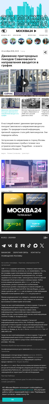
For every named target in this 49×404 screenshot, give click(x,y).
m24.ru (7, 269)
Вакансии (5, 252)
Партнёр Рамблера (8, 376)
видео (3, 153)
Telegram (3, 245)
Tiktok (29, 245)
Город (22, 51)
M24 (13, 237)
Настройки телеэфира (9, 263)
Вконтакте (10, 245)
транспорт (25, 153)
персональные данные (23, 390)
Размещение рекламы (11, 256)
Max (35, 245)
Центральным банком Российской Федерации (22, 358)
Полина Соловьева (13, 153)
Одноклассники (16, 245)
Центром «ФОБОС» (35, 355)
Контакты (35, 252)
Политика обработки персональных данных (16, 345)
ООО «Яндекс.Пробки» (21, 362)
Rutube (23, 245)
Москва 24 (24, 31)
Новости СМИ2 (6, 191)
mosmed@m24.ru (36, 329)
